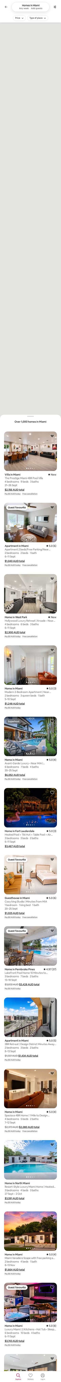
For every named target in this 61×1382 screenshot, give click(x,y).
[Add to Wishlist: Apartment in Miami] (52, 507)
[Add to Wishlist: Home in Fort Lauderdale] (52, 792)
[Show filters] (55, 7)
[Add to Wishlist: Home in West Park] (52, 578)
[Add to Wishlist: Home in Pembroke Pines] (52, 930)
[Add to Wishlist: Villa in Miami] (52, 436)
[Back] (6, 7)
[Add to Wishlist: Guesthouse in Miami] (52, 859)
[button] (14, 489)
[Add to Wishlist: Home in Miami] (52, 649)
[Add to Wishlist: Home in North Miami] (52, 1144)
